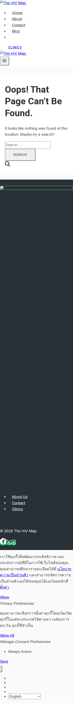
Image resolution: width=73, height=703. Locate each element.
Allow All (7, 635)
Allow (4, 597)
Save (4, 661)
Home (17, 13)
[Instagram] (13, 543)
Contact (18, 25)
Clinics (15, 47)
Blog (16, 31)
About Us (20, 497)
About (17, 19)
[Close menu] (1, 669)
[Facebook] (3, 543)
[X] (8, 543)
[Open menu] (4, 61)
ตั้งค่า (4, 587)
